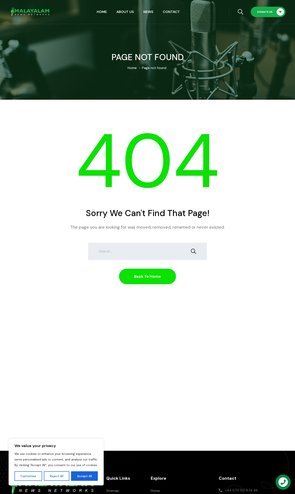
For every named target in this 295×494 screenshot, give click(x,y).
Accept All (84, 476)
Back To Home (147, 276)
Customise (28, 476)
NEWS (148, 12)
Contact (171, 12)
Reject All (56, 476)
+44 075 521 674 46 (241, 490)
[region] (56, 462)
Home (102, 12)
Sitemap (112, 490)
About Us (125, 12)
